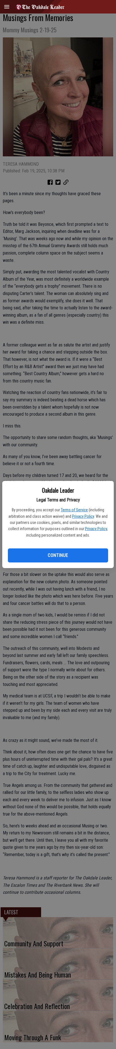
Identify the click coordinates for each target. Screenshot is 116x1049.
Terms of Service (74, 510)
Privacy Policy (83, 516)
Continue (58, 555)
